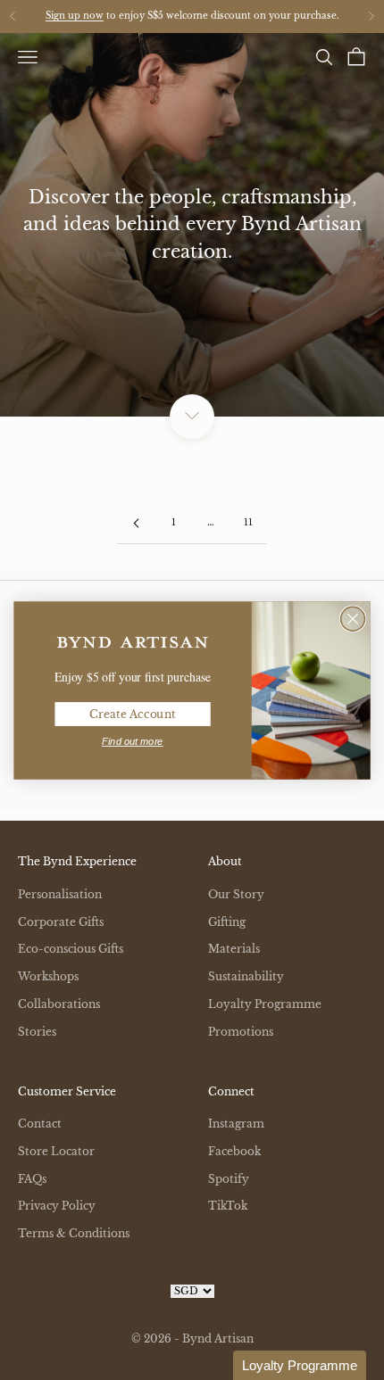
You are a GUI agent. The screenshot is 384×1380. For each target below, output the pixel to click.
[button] (299, 1365)
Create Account (132, 713)
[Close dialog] (353, 619)
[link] (132, 642)
